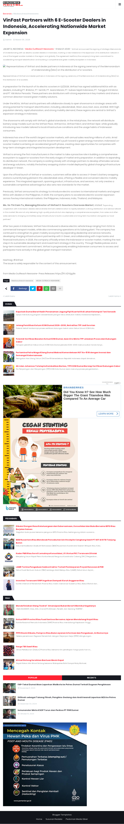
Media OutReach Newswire (39, 48)
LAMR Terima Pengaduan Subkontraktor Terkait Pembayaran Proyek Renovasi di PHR (60, 567)
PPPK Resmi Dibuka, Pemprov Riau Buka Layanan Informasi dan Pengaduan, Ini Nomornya (62, 633)
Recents (91, 677)
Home (39, 819)
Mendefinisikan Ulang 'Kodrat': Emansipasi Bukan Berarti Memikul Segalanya (56, 606)
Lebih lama (114, 296)
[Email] (53, 288)
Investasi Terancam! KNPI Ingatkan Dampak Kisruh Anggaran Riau (50, 580)
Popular (32, 677)
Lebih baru (10, 296)
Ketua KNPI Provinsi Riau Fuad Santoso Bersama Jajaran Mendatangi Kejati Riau (57, 619)
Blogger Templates (62, 814)
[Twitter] (33, 288)
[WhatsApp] (46, 288)
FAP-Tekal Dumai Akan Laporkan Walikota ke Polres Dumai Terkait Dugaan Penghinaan (64, 684)
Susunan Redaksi (54, 819)
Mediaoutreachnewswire (26, 13)
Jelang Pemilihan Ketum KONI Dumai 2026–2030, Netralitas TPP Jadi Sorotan (55, 325)
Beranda (7, 13)
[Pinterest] (40, 288)
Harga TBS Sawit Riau (27, 646)
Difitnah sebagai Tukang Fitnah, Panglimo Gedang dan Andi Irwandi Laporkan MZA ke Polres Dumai (67, 698)
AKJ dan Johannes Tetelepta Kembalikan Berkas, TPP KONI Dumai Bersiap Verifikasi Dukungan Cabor (68, 366)
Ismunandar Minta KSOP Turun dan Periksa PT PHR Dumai (48, 710)
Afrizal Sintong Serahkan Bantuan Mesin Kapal (40, 660)
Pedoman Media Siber (77, 819)
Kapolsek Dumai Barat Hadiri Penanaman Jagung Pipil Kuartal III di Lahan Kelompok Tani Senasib (66, 311)
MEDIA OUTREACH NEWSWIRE (48, 280)
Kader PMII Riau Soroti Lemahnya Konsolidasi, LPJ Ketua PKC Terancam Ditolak (56, 553)
